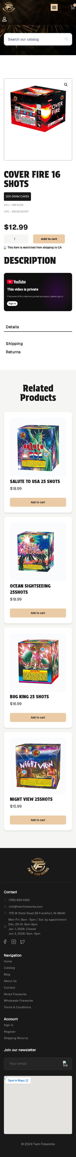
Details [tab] (12, 327)
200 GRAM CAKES (17, 196)
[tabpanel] (38, 336)
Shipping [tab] (14, 343)
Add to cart (49, 239)
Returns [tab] (13, 352)
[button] (54, 7)
